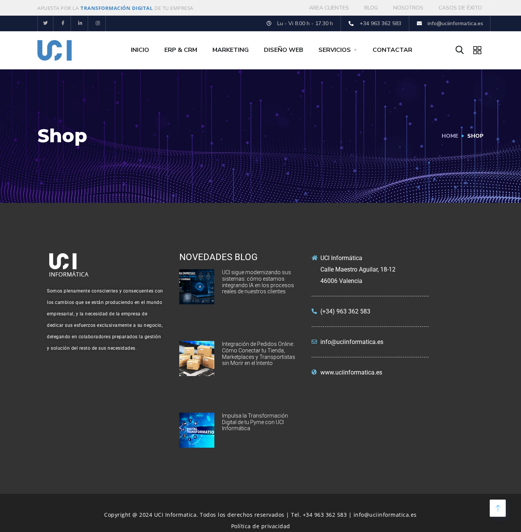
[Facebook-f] (63, 23)
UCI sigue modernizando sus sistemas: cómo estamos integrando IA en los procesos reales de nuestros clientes (258, 281)
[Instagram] (98, 23)
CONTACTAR (392, 50)
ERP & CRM (180, 50)
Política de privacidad (260, 526)
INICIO (140, 50)
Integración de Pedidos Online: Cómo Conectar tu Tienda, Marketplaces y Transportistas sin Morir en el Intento (258, 353)
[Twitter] (45, 23)
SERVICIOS (334, 50)
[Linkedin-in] (80, 23)
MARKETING (230, 50)
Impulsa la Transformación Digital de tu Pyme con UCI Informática (255, 422)
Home (450, 136)
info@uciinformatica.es (385, 514)
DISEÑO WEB (283, 50)
